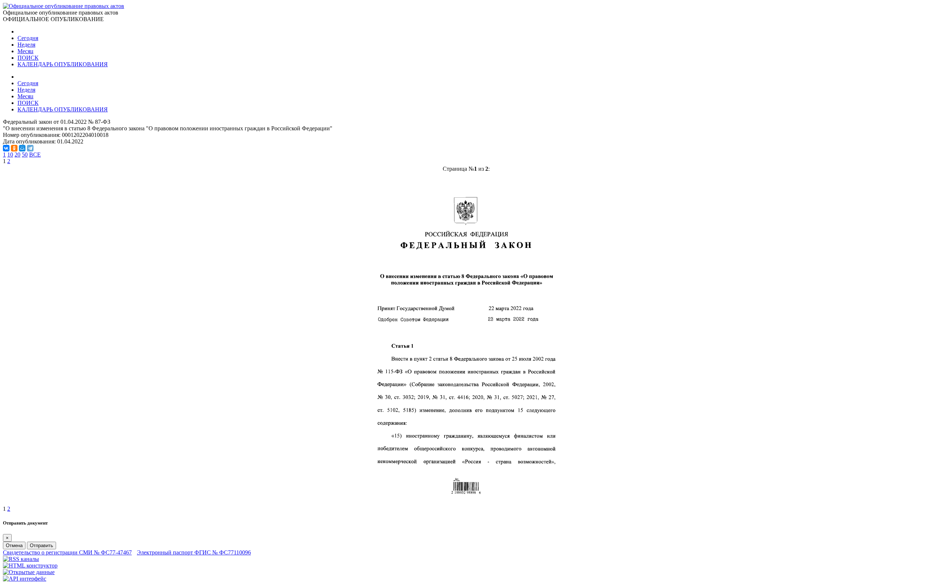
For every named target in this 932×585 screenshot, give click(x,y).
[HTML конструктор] (30, 565)
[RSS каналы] (21, 559)
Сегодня (27, 38)
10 (10, 154)
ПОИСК (28, 58)
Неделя (26, 44)
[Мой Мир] (22, 148)
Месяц (25, 51)
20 (17, 154)
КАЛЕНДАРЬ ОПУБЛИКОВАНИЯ (62, 64)
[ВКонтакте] (6, 148)
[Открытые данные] (29, 572)
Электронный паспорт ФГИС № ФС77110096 (194, 552)
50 (25, 154)
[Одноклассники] (14, 148)
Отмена (14, 545)
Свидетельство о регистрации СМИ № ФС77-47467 (67, 552)
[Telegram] (30, 148)
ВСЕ (35, 154)
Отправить (41, 545)
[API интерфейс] (24, 579)
